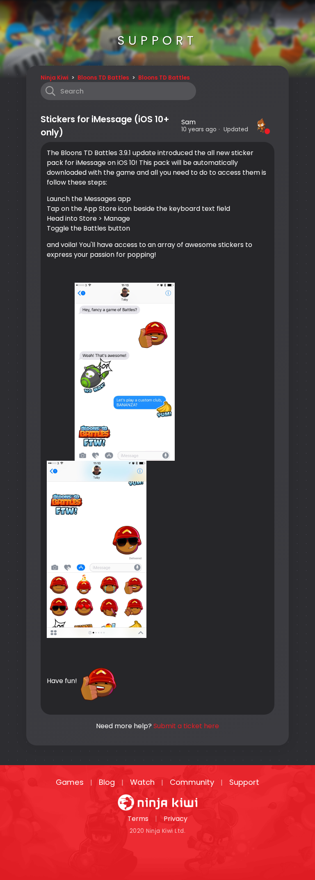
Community (192, 782)
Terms (138, 818)
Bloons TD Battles (103, 78)
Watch (142, 782)
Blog (107, 782)
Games (70, 782)
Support (244, 782)
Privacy (175, 818)
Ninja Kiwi (54, 78)
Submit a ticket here (186, 726)
